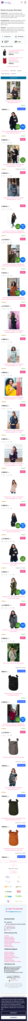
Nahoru (14, 872)
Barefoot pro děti (8, 955)
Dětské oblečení (8, 958)
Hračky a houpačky (9, 960)
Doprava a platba (8, 937)
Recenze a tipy (8, 945)
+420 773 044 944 (15, 909)
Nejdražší (19, 70)
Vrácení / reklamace (9, 940)
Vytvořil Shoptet (14, 980)
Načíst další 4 (13, 861)
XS (2, 541)
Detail (22, 139)
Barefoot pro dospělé (9, 956)
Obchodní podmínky (9, 941)
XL (8, 142)
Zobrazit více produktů (12, 66)
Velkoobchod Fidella (9, 938)
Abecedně (13, 73)
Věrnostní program (9, 946)
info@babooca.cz (14, 912)
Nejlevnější (13, 70)
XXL (11, 142)
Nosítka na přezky (8, 952)
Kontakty (6, 936)
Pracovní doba (8, 944)
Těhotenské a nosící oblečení (11, 957)
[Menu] (25, 2)
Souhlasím (13, 1017)
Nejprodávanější (5, 73)
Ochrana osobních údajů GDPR (12, 942)
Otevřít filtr (13, 78)
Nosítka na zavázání (9, 953)
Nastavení (13, 1013)
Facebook (8, 930)
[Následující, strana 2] (13, 865)
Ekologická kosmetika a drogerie (12, 961)
